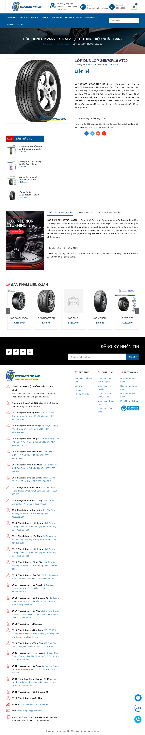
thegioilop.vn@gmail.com (97, 8)
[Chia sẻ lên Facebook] (86, 133)
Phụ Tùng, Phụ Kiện (74, 17)
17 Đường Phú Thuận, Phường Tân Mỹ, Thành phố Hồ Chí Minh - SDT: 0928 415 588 (35, 656)
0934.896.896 (121, 8)
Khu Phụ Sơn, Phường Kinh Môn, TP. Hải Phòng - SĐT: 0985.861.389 (33, 513)
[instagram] (23, 352)
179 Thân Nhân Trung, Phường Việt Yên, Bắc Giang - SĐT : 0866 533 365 (34, 490)
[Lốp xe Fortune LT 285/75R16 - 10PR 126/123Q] (12, 181)
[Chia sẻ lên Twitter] (92, 133)
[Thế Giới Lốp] (26, 6)
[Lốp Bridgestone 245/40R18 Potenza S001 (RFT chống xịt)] (46, 301)
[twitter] (9, 352)
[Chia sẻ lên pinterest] (98, 133)
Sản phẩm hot (25, 139)
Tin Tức (20, 24)
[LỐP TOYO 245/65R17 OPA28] (73, 301)
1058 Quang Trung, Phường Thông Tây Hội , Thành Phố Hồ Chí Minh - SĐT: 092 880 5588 (35, 614)
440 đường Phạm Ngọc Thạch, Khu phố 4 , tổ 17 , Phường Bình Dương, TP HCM (35, 601)
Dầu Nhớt (35, 17)
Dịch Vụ (10, 24)
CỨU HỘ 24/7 (90, 17)
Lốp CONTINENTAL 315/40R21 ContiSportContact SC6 (19, 318)
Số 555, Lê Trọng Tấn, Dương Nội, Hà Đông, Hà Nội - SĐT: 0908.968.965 (35, 429)
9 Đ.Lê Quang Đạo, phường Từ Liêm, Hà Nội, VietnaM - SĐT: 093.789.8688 (33, 416)
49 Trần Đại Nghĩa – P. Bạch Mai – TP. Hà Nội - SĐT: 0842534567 (34, 455)
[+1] (104, 133)
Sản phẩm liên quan (29, 285)
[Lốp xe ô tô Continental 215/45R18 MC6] (127, 301)
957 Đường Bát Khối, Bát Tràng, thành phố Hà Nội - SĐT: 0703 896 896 (35, 468)
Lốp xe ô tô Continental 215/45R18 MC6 (127, 318)
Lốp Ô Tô (24, 17)
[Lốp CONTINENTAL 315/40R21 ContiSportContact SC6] (19, 301)
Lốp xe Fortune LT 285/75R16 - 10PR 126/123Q (28, 179)
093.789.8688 (26, 704)
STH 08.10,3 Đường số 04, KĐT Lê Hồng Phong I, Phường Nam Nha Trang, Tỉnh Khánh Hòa (35, 633)
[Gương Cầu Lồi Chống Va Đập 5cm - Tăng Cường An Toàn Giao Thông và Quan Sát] (12, 165)
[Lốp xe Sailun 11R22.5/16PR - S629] (12, 196)
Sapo (96, 731)
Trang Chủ (12, 17)
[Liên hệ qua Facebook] (138, 697)
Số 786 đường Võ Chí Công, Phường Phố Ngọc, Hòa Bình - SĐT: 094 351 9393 (35, 539)
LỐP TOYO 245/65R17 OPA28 (73, 318)
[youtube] (30, 352)
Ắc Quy (45, 17)
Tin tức (78, 390)
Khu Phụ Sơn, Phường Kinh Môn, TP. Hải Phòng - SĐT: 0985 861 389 (35, 565)
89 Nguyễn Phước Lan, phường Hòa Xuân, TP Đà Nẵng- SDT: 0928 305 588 (35, 669)
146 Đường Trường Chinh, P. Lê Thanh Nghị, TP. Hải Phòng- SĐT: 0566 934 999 (34, 526)
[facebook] (16, 352)
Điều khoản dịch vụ (129, 401)
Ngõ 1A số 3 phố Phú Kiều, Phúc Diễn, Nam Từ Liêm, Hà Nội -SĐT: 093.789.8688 (34, 682)
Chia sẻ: (79, 133)
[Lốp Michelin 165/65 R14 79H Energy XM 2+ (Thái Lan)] (100, 301)
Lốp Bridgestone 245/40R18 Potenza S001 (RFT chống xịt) (46, 318)
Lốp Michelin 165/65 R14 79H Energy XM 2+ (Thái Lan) (100, 318)
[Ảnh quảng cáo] (26, 240)
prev (8, 311)
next (137, 311)
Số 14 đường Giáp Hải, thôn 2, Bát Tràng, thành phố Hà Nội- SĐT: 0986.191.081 (35, 442)
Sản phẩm (79, 386)
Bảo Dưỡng (57, 17)
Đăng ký (132, 357)
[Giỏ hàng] (134, 6)
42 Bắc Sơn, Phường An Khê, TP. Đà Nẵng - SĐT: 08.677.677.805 (33, 588)
